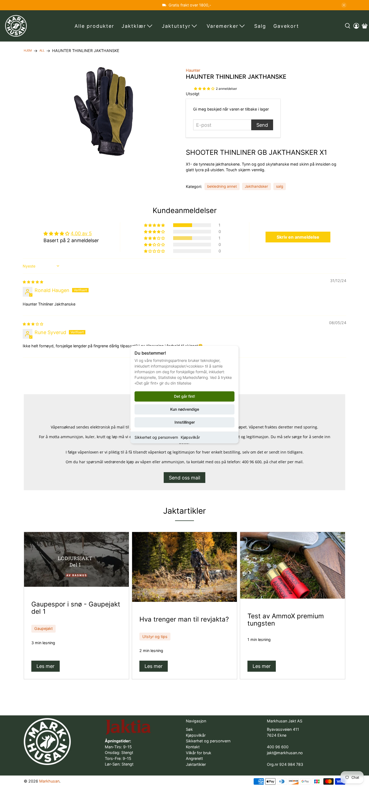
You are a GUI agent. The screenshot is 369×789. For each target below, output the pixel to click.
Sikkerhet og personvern (156, 437)
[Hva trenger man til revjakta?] (184, 567)
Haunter (193, 70)
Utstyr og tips (154, 636)
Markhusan (49, 781)
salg (279, 186)
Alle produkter (94, 26)
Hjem (28, 50)
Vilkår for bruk (198, 752)
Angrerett (194, 758)
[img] (33, 281)
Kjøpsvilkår (190, 437)
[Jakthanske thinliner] (103, 111)
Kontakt (193, 747)
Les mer (45, 666)
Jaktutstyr (176, 26)
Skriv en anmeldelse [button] (298, 237)
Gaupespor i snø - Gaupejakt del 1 (75, 607)
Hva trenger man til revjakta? (184, 619)
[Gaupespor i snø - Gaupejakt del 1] (76, 559)
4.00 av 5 (81, 233)
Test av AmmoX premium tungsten (285, 619)
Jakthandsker (256, 186)
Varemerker (223, 26)
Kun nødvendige (184, 409)
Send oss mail (184, 478)
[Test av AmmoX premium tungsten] (292, 565)
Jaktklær (134, 26)
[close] (344, 5)
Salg (260, 26)
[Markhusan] (16, 26)
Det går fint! (184, 396)
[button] (204, 88)
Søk (189, 729)
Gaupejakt (43, 628)
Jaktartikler (184, 511)
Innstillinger (185, 422)
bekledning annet (222, 186)
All (42, 50)
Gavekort (286, 26)
